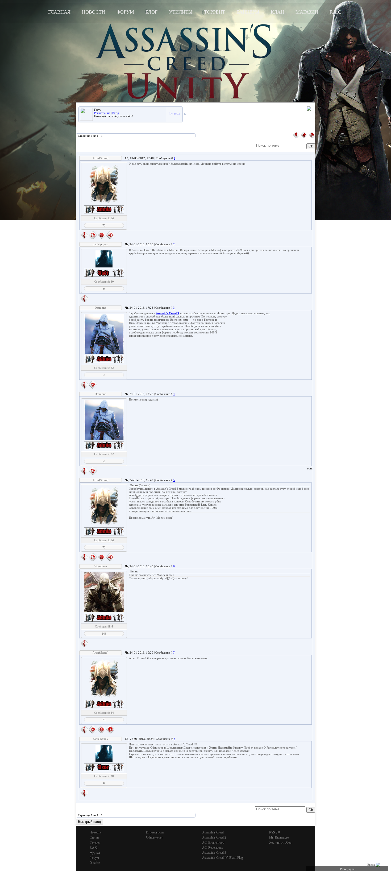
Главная (59, 12)
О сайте (95, 863)
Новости (93, 12)
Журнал (95, 853)
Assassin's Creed (213, 832)
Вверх (371, 864)
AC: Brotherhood (213, 842)
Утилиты (181, 12)
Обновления (154, 837)
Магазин (307, 12)
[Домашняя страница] (102, 235)
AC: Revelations (212, 847)
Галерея (95, 842)
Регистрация (102, 112)
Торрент (214, 12)
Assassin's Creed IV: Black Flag (222, 858)
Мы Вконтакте (279, 837)
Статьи (94, 837)
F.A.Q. (336, 12)
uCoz (288, 842)
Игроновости (155, 832)
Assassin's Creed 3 (214, 853)
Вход (115, 112)
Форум (125, 12)
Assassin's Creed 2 (214, 837)
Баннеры (247, 12)
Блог (151, 12)
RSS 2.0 (274, 832)
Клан (277, 12)
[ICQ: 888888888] (110, 235)
